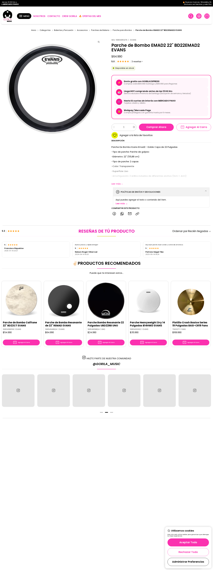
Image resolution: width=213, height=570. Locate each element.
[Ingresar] (199, 16)
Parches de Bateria (100, 30)
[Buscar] (191, 16)
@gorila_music (106, 364)
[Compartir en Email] (129, 214)
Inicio (33, 30)
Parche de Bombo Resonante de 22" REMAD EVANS (44, 324)
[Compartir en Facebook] (114, 214)
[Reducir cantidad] (114, 127)
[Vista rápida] (18, 304)
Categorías (45, 30)
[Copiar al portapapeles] (137, 214)
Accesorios (82, 30)
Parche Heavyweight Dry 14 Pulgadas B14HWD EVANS (128, 324)
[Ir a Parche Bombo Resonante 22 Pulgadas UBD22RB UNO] (87, 300)
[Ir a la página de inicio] (7, 16)
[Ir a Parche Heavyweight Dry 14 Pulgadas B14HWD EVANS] (129, 300)
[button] (24, 16)
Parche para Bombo (122, 30)
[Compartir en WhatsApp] (122, 214)
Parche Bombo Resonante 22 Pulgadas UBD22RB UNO (87, 324)
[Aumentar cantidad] (134, 127)
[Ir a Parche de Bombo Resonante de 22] (44, 300)
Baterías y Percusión (63, 30)
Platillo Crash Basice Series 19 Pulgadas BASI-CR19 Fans (171, 324)
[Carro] (207, 16)
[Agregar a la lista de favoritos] (18, 296)
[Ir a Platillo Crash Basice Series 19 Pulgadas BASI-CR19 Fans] (171, 300)
